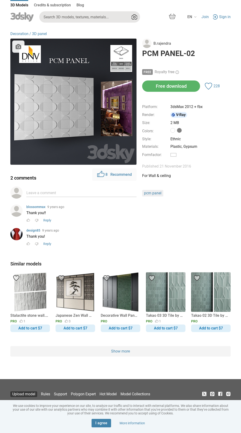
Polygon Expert (83, 394)
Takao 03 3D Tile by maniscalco (165, 315)
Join (205, 17)
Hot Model (108, 394)
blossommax (35, 207)
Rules (45, 394)
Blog (80, 5)
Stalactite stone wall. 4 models (29, 315)
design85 (33, 230)
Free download (171, 86)
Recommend (118, 174)
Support (60, 394)
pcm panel (152, 193)
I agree (101, 423)
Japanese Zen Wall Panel (74, 315)
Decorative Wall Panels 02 (120, 315)
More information (132, 423)
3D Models (19, 5)
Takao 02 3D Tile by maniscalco (210, 315)
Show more (120, 351)
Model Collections (135, 394)
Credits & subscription (52, 5)
